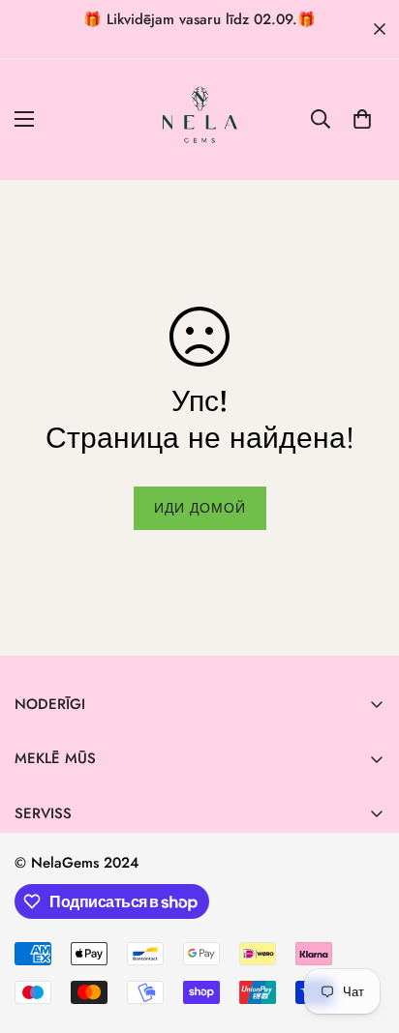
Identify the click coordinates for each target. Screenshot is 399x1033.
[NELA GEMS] (200, 119)
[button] (362, 119)
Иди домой (200, 507)
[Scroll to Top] (364, 930)
